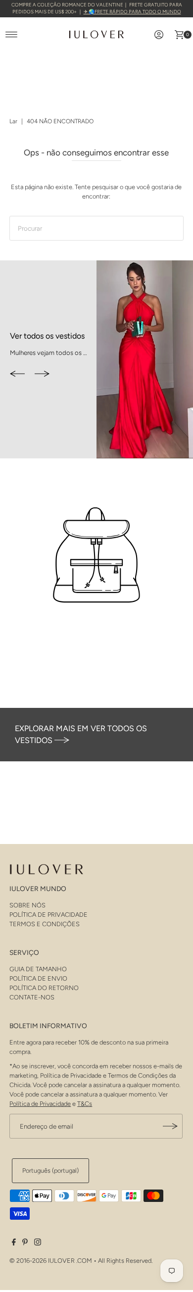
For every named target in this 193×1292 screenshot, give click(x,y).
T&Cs (84, 1103)
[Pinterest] (25, 1243)
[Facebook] (14, 1243)
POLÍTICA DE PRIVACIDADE (48, 914)
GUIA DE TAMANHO (38, 969)
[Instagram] (37, 1243)
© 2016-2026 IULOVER (42, 1260)
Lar (13, 121)
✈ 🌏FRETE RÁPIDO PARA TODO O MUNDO (132, 11)
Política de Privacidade (40, 1103)
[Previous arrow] (17, 374)
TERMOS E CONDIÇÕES (44, 924)
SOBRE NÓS (27, 905)
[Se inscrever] (170, 1126)
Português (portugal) (50, 1170)
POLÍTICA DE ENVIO (38, 978)
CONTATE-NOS (31, 997)
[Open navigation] (11, 34)
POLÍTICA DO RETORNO (44, 988)
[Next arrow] (42, 374)
